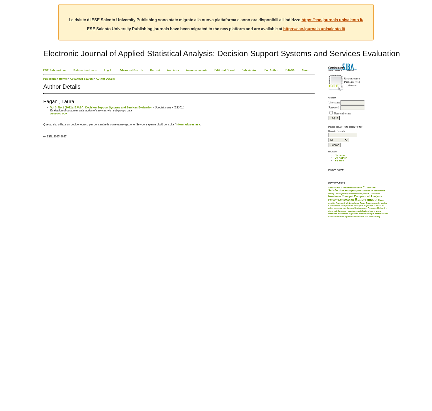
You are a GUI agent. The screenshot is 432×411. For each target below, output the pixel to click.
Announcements (197, 70)
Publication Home (85, 70)
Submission (250, 70)
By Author (341, 157)
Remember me (342, 113)
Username (334, 102)
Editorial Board (224, 70)
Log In (108, 70)
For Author (271, 70)
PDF (64, 113)
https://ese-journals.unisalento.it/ (332, 20)
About (306, 70)
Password (333, 107)
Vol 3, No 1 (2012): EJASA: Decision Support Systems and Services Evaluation (101, 107)
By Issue (340, 155)
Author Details (105, 78)
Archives (173, 70)
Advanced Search (131, 70)
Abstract (55, 113)
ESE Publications (54, 70)
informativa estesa (188, 124)
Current (155, 70)
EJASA (290, 70)
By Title (339, 160)
